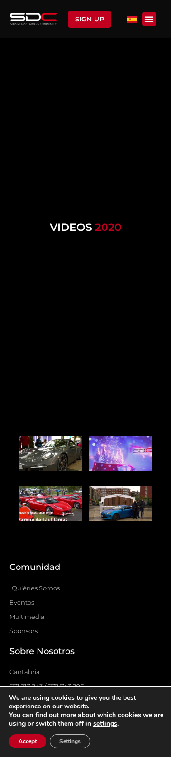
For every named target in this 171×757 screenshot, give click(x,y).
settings (105, 723)
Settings (70, 741)
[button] (149, 19)
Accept (28, 741)
